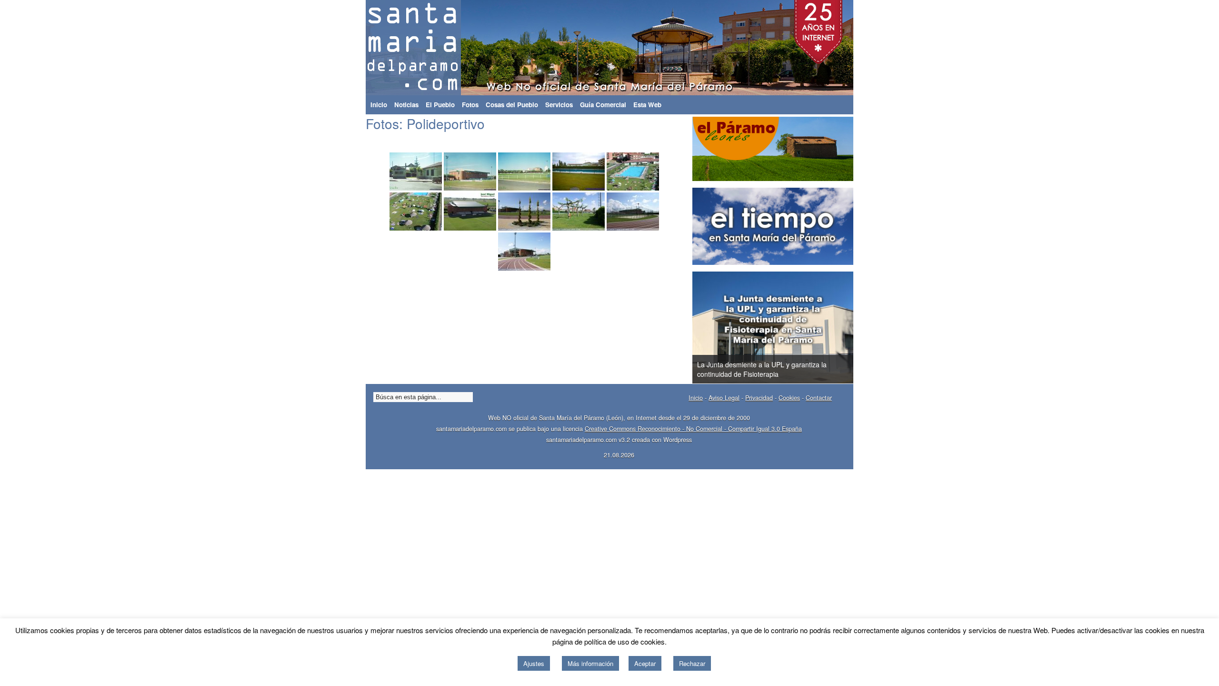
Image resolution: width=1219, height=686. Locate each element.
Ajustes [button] (533, 663)
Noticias (406, 104)
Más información (590, 663)
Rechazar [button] (692, 663)
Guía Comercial (603, 104)
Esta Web (647, 104)
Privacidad (759, 397)
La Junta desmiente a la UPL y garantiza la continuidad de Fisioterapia (762, 369)
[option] (772, 327)
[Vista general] (470, 171)
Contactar (819, 397)
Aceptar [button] (645, 663)
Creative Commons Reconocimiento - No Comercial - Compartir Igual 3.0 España (693, 428)
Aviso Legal (724, 397)
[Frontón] (470, 211)
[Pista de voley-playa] (633, 211)
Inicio (378, 104)
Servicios (559, 104)
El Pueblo (440, 104)
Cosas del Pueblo (512, 104)
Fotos (470, 104)
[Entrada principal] (416, 171)
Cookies (789, 397)
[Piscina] (578, 171)
